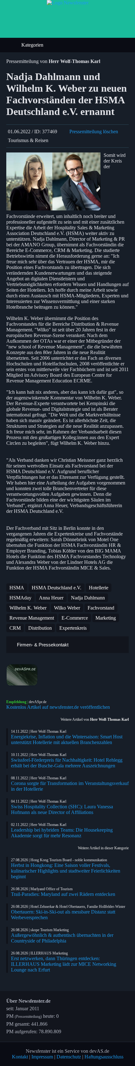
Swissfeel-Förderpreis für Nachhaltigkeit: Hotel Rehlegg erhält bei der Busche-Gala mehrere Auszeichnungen (66, 762)
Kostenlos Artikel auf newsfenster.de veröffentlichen (58, 707)
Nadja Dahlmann (88, 597)
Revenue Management (31, 618)
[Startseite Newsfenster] (68, 2)
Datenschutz (69, 1056)
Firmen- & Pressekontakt (42, 644)
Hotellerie (98, 587)
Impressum (42, 1056)
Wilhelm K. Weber (27, 607)
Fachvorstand (101, 607)
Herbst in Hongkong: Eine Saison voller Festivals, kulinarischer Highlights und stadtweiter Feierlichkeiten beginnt (65, 871)
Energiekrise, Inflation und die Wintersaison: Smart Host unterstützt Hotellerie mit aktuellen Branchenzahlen (66, 739)
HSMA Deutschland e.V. (56, 587)
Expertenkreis (73, 628)
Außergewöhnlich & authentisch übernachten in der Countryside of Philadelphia (62, 937)
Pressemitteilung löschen (93, 131)
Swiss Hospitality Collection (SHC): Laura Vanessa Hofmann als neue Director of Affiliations (62, 809)
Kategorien (33, 45)
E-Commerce (75, 618)
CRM (15, 628)
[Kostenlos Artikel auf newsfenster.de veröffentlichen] (67, 675)
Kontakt (20, 1056)
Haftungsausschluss (103, 1056)
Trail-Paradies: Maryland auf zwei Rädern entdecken (63, 894)
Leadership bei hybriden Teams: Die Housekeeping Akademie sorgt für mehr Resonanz (62, 832)
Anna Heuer (51, 597)
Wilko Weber (67, 607)
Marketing (105, 618)
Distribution (40, 628)
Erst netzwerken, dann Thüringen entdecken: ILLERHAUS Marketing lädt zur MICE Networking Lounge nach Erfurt (63, 964)
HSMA (16, 587)
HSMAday (20, 597)
